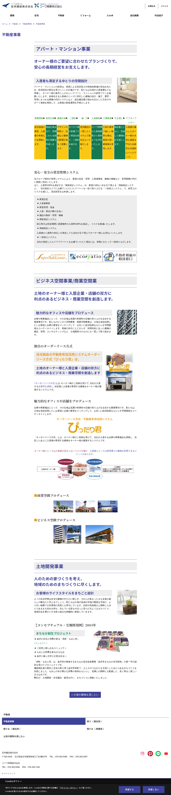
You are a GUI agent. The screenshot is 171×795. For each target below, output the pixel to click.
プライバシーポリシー (68, 787)
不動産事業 (8, 721)
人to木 (110, 15)
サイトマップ (9, 773)
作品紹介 (159, 15)
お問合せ (151, 6)
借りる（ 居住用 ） (12, 728)
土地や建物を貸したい (86, 694)
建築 (12, 15)
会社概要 (134, 15)
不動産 (61, 15)
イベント (164, 6)
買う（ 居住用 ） (95, 721)
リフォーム (85, 15)
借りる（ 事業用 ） (96, 728)
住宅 (36, 15)
